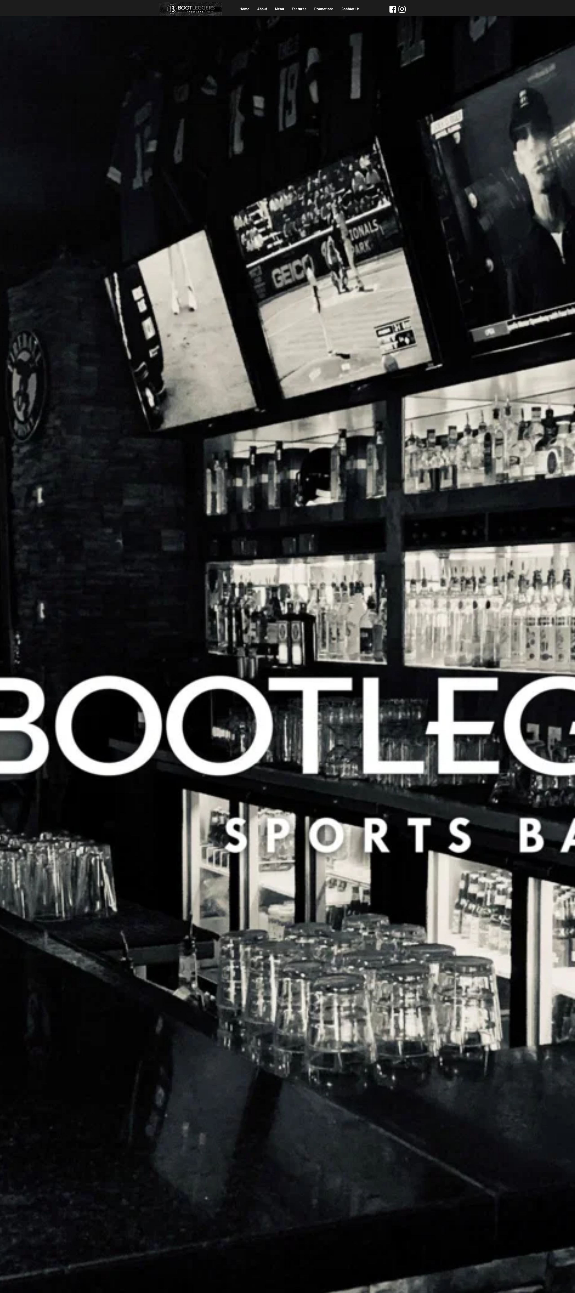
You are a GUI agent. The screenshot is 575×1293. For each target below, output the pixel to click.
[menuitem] (244, 9)
